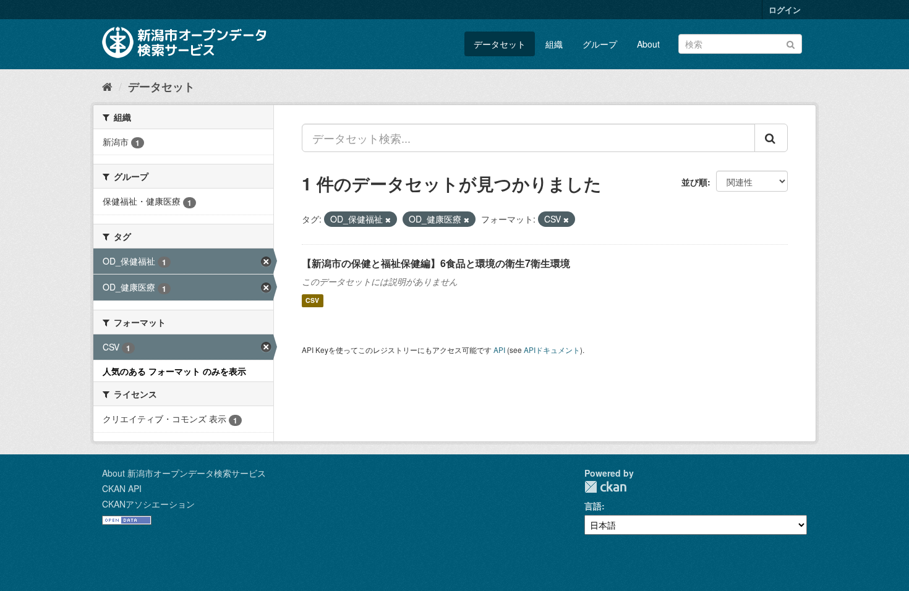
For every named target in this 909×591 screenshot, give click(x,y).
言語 (593, 506)
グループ (600, 44)
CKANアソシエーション (148, 504)
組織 (554, 44)
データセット (500, 44)
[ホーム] (107, 86)
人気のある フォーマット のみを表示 (174, 371)
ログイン (785, 9)
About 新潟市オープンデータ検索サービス (184, 473)
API (499, 349)
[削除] (388, 219)
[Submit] (790, 43)
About (648, 44)
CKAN (605, 486)
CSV (312, 300)
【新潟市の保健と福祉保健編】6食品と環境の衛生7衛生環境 (436, 263)
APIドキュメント (552, 349)
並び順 (694, 182)
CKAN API (122, 488)
